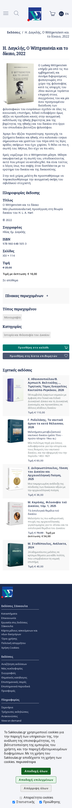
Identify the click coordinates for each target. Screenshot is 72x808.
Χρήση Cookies (10, 647)
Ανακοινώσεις (9, 716)
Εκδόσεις (14, 32)
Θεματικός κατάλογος (14, 677)
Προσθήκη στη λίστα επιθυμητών (33, 356)
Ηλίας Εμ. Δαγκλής (14, 232)
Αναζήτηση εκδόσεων (14, 664)
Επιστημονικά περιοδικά (15, 686)
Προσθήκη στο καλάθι (33, 347)
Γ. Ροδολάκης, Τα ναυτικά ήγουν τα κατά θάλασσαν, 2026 (46, 423)
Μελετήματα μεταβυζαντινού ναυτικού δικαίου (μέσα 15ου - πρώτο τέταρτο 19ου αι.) (45, 435)
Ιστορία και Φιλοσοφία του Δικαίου (26, 335)
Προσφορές (8, 690)
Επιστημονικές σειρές (13, 682)
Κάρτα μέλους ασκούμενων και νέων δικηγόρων (19, 632)
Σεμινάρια (7, 707)
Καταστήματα (9, 613)
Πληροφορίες (10, 700)
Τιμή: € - (41, 534)
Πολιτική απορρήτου (13, 643)
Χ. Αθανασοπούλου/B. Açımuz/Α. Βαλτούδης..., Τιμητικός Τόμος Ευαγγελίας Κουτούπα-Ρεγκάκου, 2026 (47, 384)
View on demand (11, 720)
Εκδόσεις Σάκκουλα (14, 606)
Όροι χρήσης (9, 638)
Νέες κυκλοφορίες (12, 668)
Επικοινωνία (8, 618)
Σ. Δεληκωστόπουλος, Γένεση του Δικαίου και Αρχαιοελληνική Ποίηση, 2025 (48, 473)
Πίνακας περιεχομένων (26, 295)
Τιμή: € (36, 412)
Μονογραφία (12, 317)
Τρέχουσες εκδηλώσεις (15, 711)
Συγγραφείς (8, 673)
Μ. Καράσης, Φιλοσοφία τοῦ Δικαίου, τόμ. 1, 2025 (47, 504)
